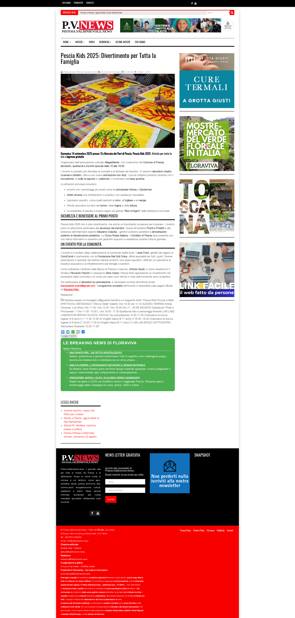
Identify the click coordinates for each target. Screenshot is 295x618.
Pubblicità (78, 3)
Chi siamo (66, 3)
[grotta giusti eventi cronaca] (206, 80)
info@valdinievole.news (77, 540)
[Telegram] (68, 331)
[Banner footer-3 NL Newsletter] (170, 473)
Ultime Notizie (123, 42)
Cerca (232, 12)
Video (92, 42)
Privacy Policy (185, 531)
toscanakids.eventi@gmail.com (78, 285)
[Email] (78, 331)
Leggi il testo (69, 335)
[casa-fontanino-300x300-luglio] (206, 206)
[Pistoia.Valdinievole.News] (88, 27)
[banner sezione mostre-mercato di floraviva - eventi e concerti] (206, 143)
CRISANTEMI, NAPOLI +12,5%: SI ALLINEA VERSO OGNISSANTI (104, 377)
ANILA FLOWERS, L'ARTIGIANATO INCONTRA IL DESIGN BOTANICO (107, 365)
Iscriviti (111, 499)
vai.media (110, 529)
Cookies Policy (198, 531)
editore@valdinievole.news (73, 551)
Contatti (90, 3)
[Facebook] (63, 331)
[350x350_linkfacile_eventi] (206, 269)
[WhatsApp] (73, 331)
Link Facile (102, 533)
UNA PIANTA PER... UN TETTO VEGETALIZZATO (95, 352)
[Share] (83, 331)
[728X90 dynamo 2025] (177, 25)
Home (66, 42)
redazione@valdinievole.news (74, 559)
